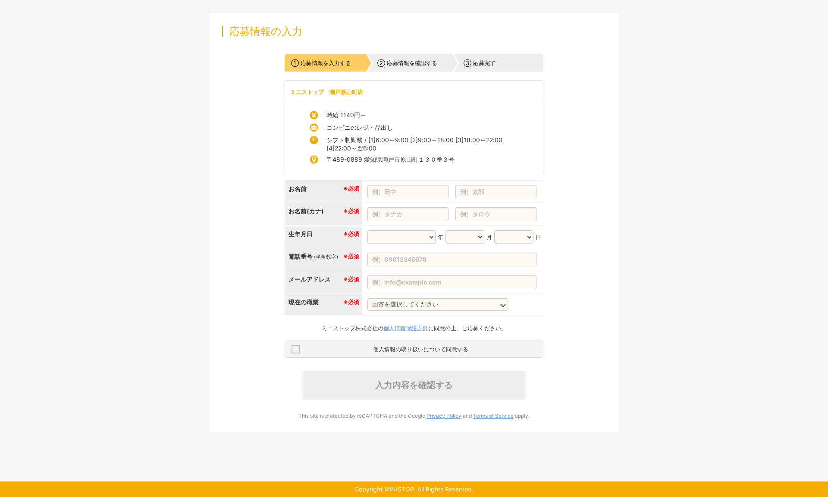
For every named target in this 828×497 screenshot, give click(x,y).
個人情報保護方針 (405, 328)
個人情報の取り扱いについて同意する (420, 349)
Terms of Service (493, 416)
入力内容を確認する (414, 385)
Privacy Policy (444, 416)
